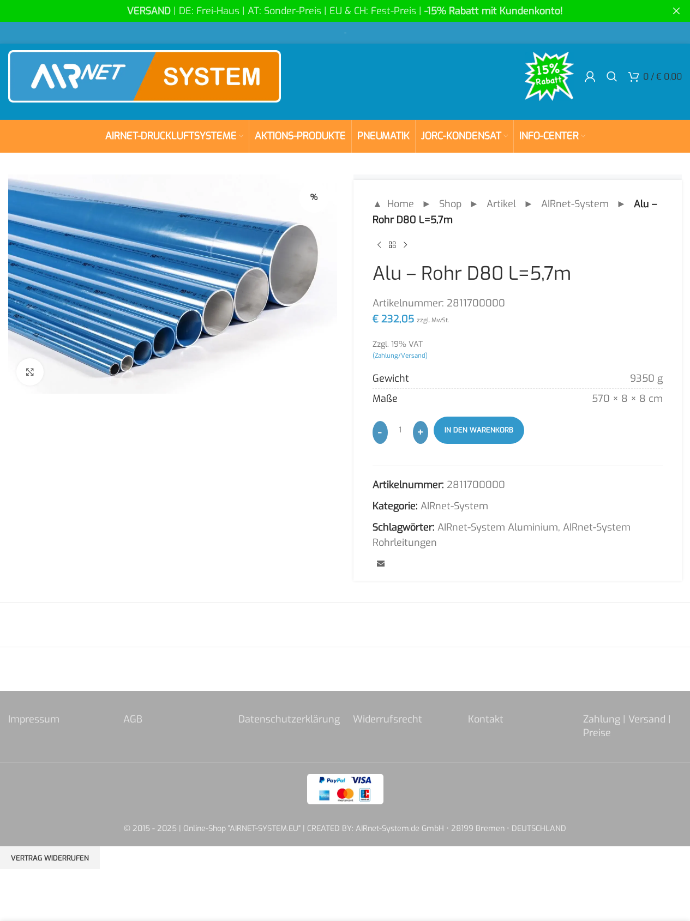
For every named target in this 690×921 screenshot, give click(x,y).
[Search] (612, 76)
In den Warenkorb (479, 430)
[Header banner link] (345, 11)
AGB (132, 719)
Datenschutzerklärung (289, 719)
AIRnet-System (575, 203)
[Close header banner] (676, 11)
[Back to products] (392, 245)
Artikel (501, 203)
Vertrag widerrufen (50, 858)
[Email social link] (381, 564)
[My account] (590, 76)
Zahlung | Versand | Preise (627, 726)
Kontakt (485, 719)
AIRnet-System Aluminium (497, 527)
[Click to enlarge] (30, 372)
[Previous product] (379, 245)
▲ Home (393, 203)
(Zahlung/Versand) (400, 355)
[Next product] (405, 245)
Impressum (33, 719)
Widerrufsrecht (387, 719)
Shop (450, 203)
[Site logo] (144, 75)
